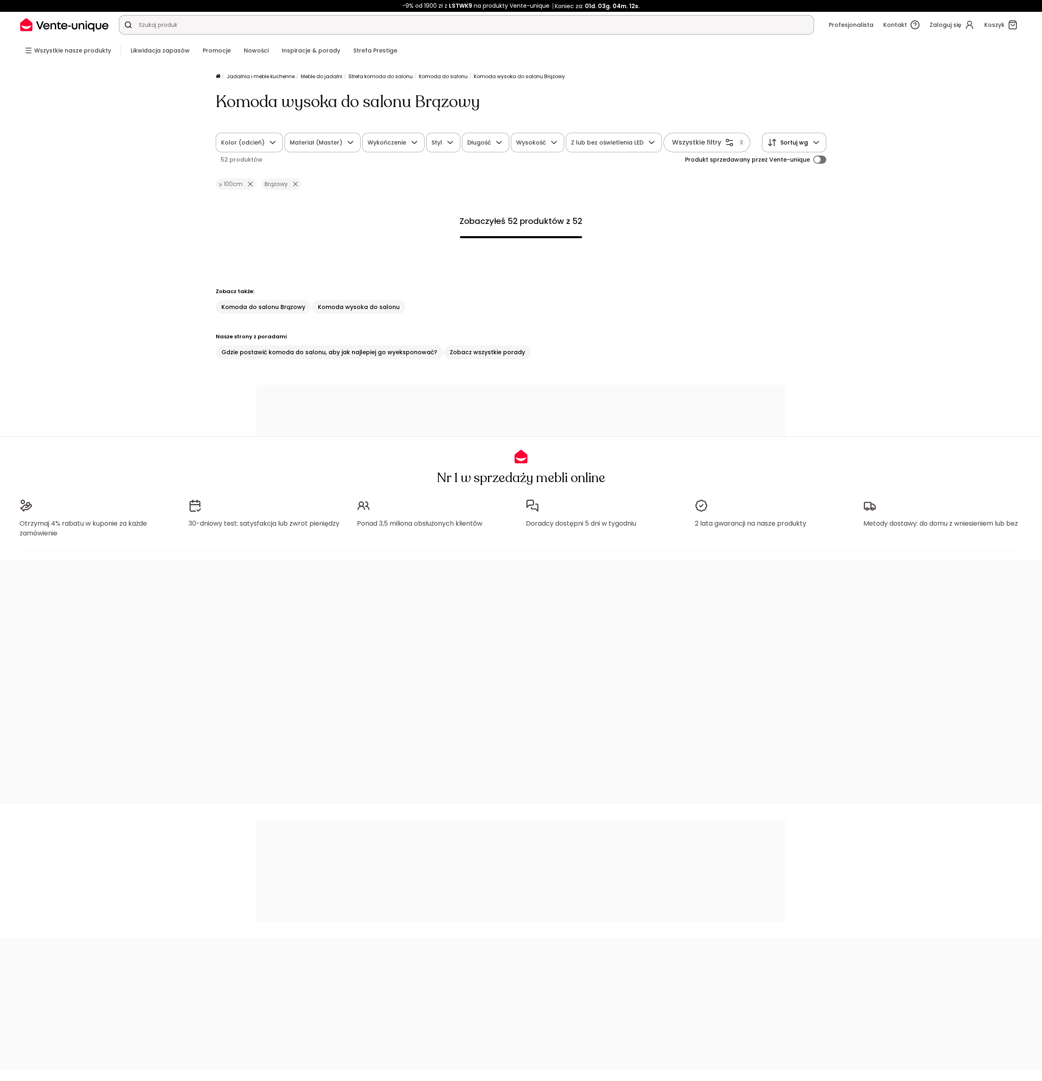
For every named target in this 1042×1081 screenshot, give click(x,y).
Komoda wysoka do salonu (359, 307)
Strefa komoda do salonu (380, 76)
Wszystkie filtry (696, 142)
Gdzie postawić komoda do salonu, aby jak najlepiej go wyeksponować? (329, 352)
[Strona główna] (218, 76)
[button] (250, 184)
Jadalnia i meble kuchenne (261, 76)
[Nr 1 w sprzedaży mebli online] (64, 25)
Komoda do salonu (443, 76)
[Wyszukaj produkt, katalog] (128, 25)
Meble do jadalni (321, 76)
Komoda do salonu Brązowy (263, 307)
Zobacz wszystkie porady (487, 352)
